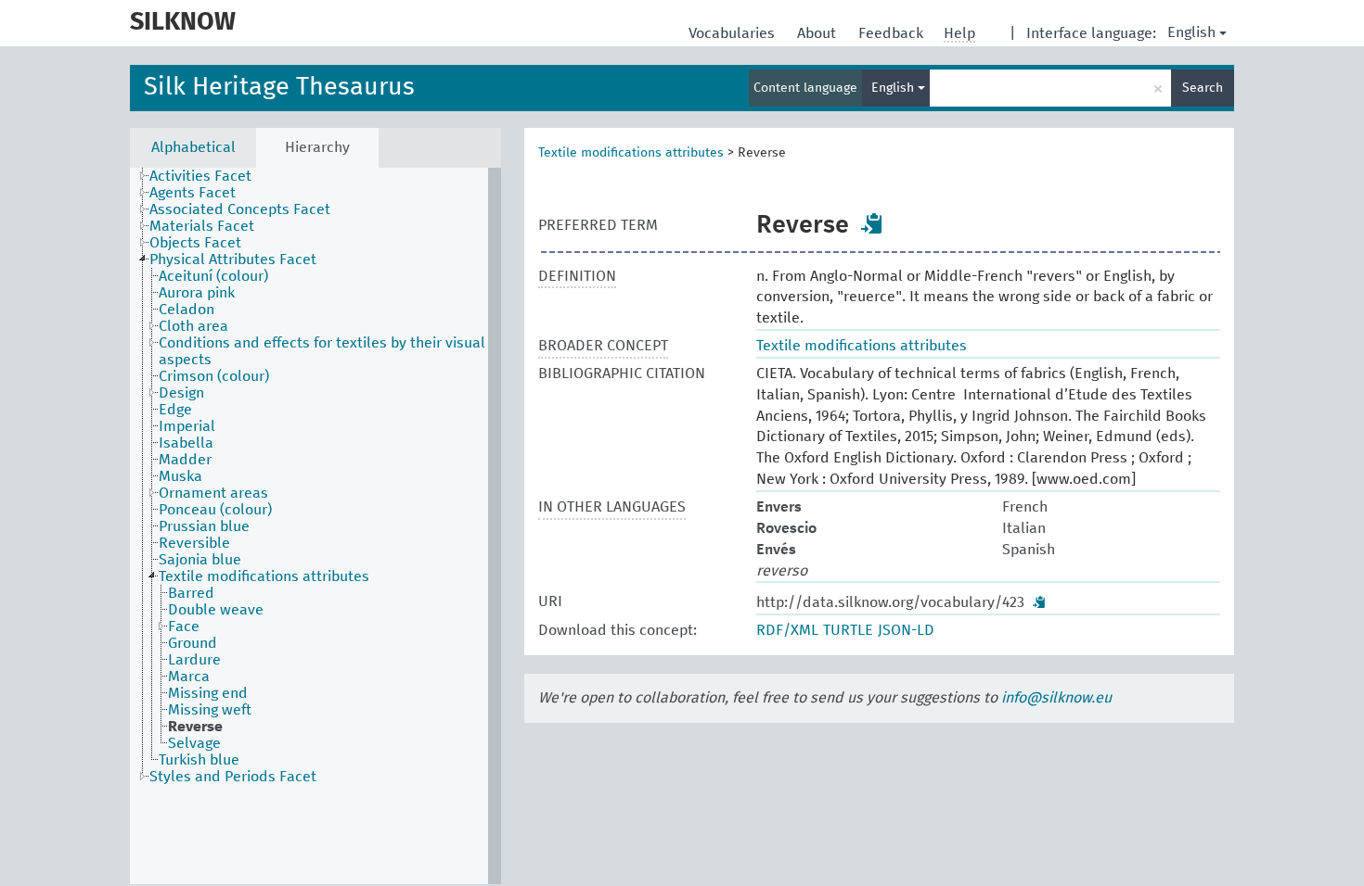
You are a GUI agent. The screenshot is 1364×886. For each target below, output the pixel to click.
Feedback (892, 33)
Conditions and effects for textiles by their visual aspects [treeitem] (322, 351)
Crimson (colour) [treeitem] (214, 376)
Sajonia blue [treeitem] (200, 559)
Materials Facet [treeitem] (201, 226)
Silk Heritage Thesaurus (279, 87)
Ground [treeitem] (192, 643)
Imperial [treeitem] (187, 426)
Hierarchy (317, 147)
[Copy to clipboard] (872, 223)
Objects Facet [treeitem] (195, 242)
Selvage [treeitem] (194, 743)
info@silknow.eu (1056, 697)
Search (1202, 88)
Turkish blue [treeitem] (199, 760)
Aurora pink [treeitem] (197, 292)
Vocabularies (733, 33)
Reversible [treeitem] (194, 543)
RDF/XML (787, 630)
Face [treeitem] (183, 626)
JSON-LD (906, 630)
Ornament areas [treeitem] (213, 493)
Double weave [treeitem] (216, 609)
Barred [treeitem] (191, 593)
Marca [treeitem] (189, 676)
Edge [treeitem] (175, 409)
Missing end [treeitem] (208, 693)
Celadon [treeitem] (186, 309)
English (1191, 32)
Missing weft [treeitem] (209, 709)
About (818, 33)
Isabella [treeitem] (186, 443)
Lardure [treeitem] (194, 659)
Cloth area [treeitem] (193, 326)
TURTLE (848, 630)
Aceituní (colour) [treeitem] (213, 276)
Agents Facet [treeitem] (192, 192)
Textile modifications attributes (631, 152)
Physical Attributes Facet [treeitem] (232, 259)
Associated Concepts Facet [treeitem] (239, 209)
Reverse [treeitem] (195, 726)
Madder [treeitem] (185, 459)
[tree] (315, 526)
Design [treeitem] (181, 393)
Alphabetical (193, 147)
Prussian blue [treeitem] (204, 526)
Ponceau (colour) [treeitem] (215, 509)
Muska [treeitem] (180, 476)
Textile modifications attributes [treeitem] (264, 576)
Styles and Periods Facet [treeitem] (232, 776)
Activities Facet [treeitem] (200, 176)
